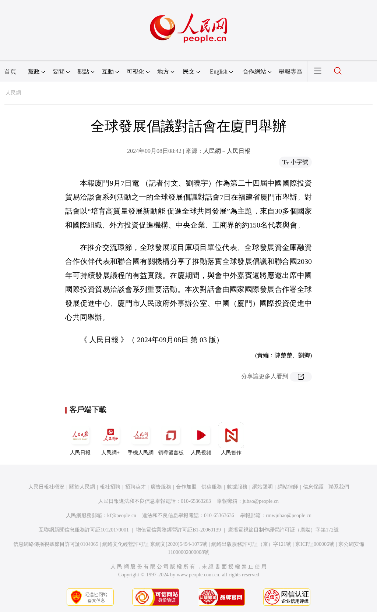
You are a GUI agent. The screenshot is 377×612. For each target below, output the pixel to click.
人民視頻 (201, 452)
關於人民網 (82, 487)
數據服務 (237, 487)
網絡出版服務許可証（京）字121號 (251, 544)
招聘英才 (135, 487)
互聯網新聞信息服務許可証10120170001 (84, 530)
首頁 (10, 71)
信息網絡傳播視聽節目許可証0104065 (55, 544)
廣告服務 (161, 487)
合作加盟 (186, 487)
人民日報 (80, 452)
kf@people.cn (121, 515)
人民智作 (231, 452)
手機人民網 (141, 452)
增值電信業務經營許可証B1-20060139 (178, 530)
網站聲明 (262, 487)
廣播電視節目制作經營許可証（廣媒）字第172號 (283, 530)
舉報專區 (290, 71)
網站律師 (288, 487)
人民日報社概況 (46, 487)
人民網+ (110, 452)
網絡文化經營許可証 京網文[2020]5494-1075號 (154, 544)
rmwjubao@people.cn (288, 515)
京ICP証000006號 (314, 544)
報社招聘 (110, 487)
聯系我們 (338, 487)
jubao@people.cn (261, 501)
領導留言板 (171, 452)
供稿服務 (211, 487)
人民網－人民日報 (226, 151)
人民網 (13, 93)
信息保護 (313, 487)
